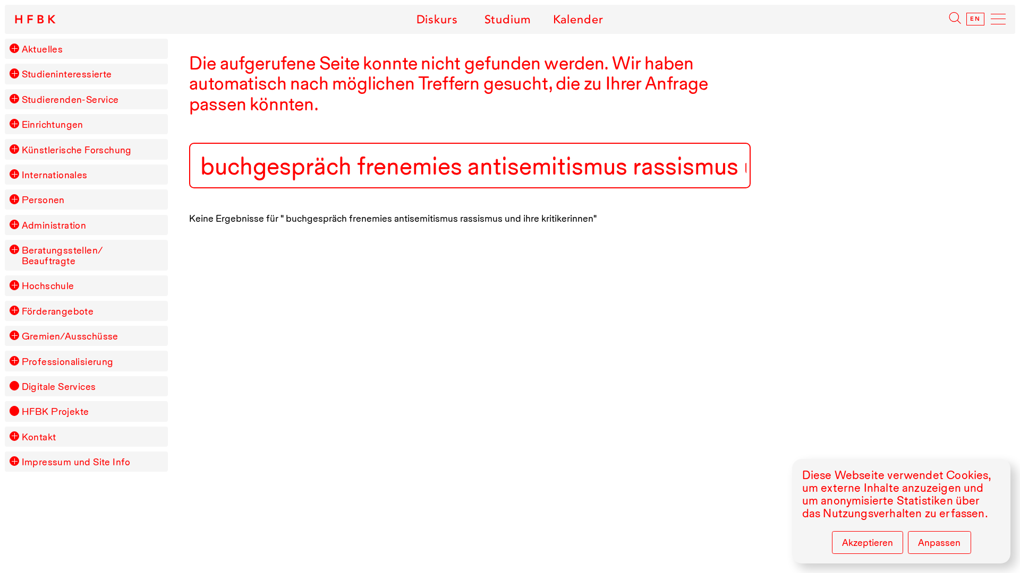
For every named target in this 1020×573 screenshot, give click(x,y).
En (975, 19)
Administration (54, 225)
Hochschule (48, 285)
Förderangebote (58, 311)
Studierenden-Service (70, 99)
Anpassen (939, 542)
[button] (14, 48)
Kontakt (39, 436)
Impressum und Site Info (76, 461)
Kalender (578, 19)
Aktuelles (42, 49)
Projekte (55, 411)
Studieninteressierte (67, 73)
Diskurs (436, 19)
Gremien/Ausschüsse (70, 336)
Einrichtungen (52, 124)
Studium (507, 19)
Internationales (55, 174)
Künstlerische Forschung (77, 149)
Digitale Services (59, 386)
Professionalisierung (68, 361)
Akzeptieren (867, 542)
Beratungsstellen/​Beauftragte (62, 255)
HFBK (36, 19)
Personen (43, 199)
